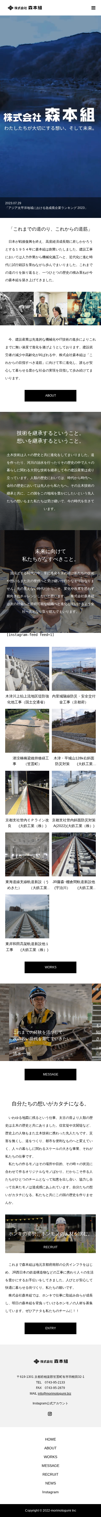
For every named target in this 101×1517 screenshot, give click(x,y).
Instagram (50, 1492)
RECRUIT (50, 1474)
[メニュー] (93, 7)
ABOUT (50, 1448)
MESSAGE (50, 1466)
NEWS (50, 1483)
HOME (50, 1439)
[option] (50, 207)
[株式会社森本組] (45, 7)
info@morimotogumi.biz (54, 1393)
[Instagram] (50, 1414)
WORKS (50, 967)
